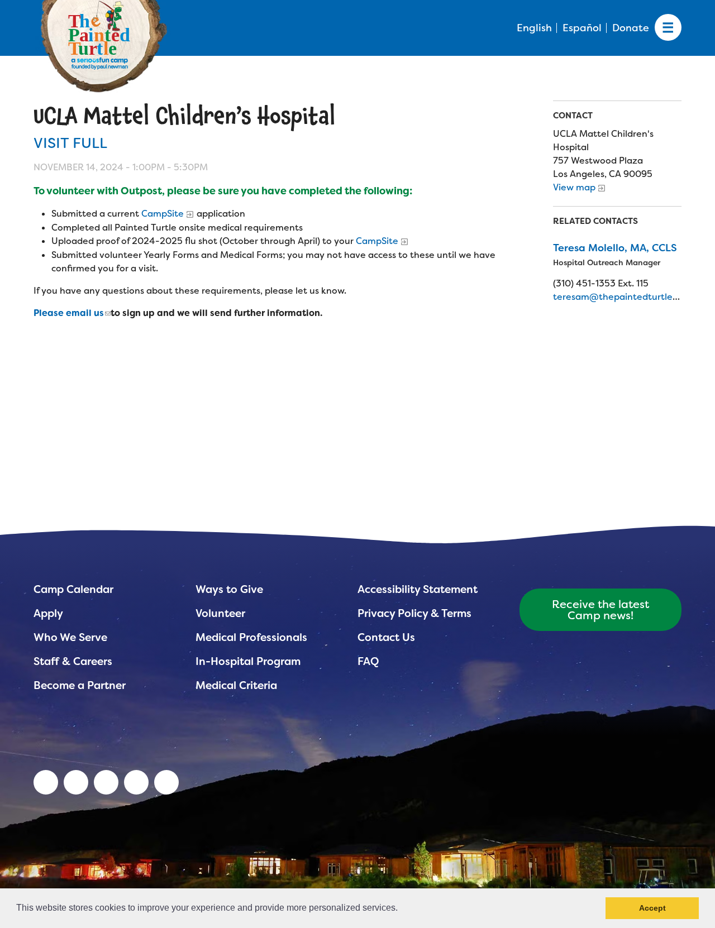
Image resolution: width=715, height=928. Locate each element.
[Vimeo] (136, 782)
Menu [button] (668, 28)
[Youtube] (76, 782)
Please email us (69, 313)
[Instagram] (166, 782)
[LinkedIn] (46, 782)
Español (582, 28)
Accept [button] (652, 907)
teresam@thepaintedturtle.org (621, 297)
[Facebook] (106, 782)
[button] (401, 909)
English (534, 28)
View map (574, 187)
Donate (630, 28)
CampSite (162, 213)
